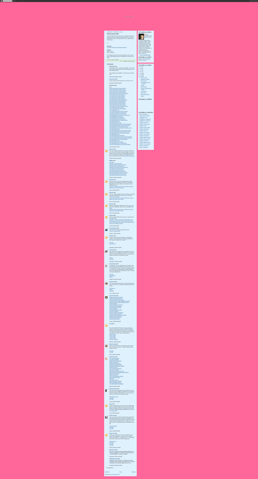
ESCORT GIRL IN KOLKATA (115, 317)
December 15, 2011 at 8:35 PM (115, 83)
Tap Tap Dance (144, 91)
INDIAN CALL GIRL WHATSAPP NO (116, 371)
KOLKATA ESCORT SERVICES (115, 313)
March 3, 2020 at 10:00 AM (114, 354)
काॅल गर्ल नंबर (111, 378)
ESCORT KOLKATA (113, 308)
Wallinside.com (112, 275)
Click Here (111, 242)
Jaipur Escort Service (119, 186)
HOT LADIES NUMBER (114, 369)
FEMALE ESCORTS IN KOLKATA (116, 297)
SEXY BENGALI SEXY (114, 380)
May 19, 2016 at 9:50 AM (114, 213)
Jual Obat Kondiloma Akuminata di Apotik (117, 171)
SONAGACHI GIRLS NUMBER (115, 381)
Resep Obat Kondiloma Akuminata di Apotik (117, 175)
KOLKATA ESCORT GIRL (114, 319)
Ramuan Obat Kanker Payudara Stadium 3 (117, 92)
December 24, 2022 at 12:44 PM (115, 456)
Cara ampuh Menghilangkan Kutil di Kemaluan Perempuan (120, 136)
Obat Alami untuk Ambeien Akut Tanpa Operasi (118, 167)
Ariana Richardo (112, 263)
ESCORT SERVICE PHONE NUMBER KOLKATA (119, 302)
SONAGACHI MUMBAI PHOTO (115, 364)
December (143, 77)
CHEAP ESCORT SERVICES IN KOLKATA (118, 315)
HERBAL (111, 160)
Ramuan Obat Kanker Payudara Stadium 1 (117, 89)
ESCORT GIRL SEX (113, 367)
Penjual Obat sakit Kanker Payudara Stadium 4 (118, 106)
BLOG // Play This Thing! (145, 115)
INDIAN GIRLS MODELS (114, 373)
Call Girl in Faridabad (113, 339)
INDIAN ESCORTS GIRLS (114, 377)
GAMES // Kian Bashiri (144, 135)
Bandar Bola (126, 155)
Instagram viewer (114, 410)
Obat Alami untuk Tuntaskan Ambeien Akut (117, 164)
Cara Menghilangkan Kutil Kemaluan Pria (117, 118)
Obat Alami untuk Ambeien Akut (115, 163)
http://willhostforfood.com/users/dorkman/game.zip (117, 47)
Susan (110, 403)
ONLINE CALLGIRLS (113, 375)
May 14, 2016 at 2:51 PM (114, 201)
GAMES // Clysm (143, 125)
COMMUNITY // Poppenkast (145, 119)
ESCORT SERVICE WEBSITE (115, 368)
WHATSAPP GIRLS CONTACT (115, 361)
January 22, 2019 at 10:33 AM (115, 279)
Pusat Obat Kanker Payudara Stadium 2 (117, 97)
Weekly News (143, 92)
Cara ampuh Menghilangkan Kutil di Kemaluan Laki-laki (120, 130)
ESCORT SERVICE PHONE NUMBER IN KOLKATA (119, 301)
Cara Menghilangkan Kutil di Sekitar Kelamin (118, 143)
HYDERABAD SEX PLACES (115, 363)
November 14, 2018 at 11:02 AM (115, 261)
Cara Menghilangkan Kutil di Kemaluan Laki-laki (118, 126)
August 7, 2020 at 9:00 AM (114, 430)
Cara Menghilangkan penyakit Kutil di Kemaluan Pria (119, 115)
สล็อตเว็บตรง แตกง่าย (113, 458)
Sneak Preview (144, 86)
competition (125, 61)
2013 (141, 68)
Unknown (111, 149)
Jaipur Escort (112, 186)
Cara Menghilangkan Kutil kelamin (116, 116)
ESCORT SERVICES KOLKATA (115, 316)
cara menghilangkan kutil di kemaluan (116, 107)
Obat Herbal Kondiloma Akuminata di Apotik (117, 173)
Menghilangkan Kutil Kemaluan (115, 122)
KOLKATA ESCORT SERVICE (115, 307)
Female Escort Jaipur (128, 186)
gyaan (110, 323)
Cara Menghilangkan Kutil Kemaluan (116, 141)
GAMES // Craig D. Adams (145, 127)
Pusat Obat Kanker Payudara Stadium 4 (117, 94)
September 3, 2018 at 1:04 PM (115, 247)
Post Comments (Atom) (115, 474)
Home (120, 471)
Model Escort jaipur (113, 220)
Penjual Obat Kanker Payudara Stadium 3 (117, 104)
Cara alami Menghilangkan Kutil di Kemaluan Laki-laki (119, 131)
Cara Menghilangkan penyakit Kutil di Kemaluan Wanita (120, 124)
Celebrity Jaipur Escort (116, 222)
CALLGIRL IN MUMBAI (114, 359)
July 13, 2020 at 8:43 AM (114, 413)
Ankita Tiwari (112, 356)
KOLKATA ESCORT (113, 303)
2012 (141, 70)
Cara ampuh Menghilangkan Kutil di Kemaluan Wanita (119, 125)
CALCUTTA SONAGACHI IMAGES (116, 376)
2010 (141, 73)
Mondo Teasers (144, 80)
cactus (147, 34)
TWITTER (144, 60)
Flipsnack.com (112, 288)
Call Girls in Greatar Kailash (114, 231)
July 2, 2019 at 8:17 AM (114, 293)
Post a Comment (109, 467)
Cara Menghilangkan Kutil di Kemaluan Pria (117, 113)
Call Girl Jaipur (121, 187)
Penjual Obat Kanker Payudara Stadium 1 (117, 102)
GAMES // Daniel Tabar (144, 129)
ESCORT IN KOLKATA (113, 311)
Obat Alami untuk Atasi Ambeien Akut (116, 166)
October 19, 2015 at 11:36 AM (115, 158)
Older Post (134, 471)
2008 (141, 76)
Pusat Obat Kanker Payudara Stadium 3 (117, 98)
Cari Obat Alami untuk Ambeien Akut (116, 168)
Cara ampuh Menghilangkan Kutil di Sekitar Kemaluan (119, 144)
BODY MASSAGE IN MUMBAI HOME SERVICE (119, 372)
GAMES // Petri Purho (144, 140)
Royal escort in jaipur (126, 222)
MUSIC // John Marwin (144, 145)
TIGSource (122, 36)
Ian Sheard (111, 249)
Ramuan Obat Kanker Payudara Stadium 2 (117, 90)
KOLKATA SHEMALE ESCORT (115, 310)
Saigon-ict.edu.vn (112, 441)
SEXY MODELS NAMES (114, 358)
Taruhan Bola (131, 155)
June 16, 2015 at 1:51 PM (114, 146)
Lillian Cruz (111, 415)
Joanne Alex (112, 281)
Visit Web (111, 352)
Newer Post (107, 471)
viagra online (112, 79)
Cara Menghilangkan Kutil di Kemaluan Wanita (118, 120)
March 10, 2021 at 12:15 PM (114, 447)
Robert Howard (112, 344)
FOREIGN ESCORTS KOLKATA (115, 298)
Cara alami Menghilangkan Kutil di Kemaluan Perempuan (120, 138)
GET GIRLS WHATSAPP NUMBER (116, 383)
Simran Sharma (112, 295)
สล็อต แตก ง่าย (112, 449)
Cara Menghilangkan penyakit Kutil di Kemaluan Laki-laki (120, 127)
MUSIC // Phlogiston (144, 147)
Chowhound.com (112, 243)
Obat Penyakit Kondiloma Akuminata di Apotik (118, 172)
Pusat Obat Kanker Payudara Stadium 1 (117, 96)
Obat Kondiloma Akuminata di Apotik (116, 169)
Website (111, 257)
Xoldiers (142, 96)
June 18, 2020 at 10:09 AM (114, 401)
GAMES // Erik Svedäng (144, 132)
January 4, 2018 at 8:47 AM (114, 233)
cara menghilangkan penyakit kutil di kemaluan (118, 111)
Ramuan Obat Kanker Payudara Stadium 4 (117, 88)
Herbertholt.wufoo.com (113, 396)
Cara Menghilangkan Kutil (114, 121)
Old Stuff (142, 85)
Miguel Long (112, 433)
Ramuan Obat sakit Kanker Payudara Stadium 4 (118, 93)
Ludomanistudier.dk (113, 426)
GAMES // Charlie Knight (144, 124)
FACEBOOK (148, 58)
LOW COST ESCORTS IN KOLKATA (116, 299)
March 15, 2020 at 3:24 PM (114, 386)
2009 (141, 74)
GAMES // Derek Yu (144, 130)
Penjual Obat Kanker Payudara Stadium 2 (117, 103)
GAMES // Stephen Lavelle (145, 142)
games (129, 61)
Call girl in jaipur (121, 220)
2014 (141, 66)
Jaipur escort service (119, 219)
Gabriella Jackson (113, 388)
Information (111, 259)
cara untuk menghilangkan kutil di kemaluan (118, 112)
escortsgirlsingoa (113, 228)
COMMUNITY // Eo (143, 117)
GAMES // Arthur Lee (144, 122)
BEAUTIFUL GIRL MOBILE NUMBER (116, 366)
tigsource (133, 61)
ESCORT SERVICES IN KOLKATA (116, 312)
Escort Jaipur (116, 196)
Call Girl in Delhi (112, 334)
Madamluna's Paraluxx (145, 79)
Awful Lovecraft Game (145, 94)
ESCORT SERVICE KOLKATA (115, 306)
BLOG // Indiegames (144, 114)
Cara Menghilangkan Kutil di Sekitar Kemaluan (118, 139)
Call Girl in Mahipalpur (128, 327)
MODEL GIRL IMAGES (114, 362)
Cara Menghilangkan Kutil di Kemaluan (116, 117)
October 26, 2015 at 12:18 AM (115, 177)
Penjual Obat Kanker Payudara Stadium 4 (117, 101)
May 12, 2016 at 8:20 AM (114, 190)
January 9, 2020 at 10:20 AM (115, 321)
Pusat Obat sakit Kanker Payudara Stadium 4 (118, 99)
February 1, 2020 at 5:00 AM (115, 341)
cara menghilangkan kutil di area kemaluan (117, 108)
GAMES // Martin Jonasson (145, 137)
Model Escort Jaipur (113, 187)
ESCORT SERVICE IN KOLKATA (116, 304)
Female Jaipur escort (128, 219)
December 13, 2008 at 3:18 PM (115, 76)
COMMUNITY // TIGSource (145, 120)
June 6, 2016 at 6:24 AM (114, 225)
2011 (141, 71)
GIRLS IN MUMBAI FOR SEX (115, 382)
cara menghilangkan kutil (114, 110)
